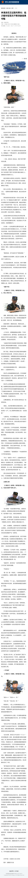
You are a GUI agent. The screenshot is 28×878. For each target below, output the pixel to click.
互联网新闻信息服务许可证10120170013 (14, 873)
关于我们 (16, 871)
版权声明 (11, 871)
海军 (12, 8)
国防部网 (3, 8)
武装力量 (8, 8)
